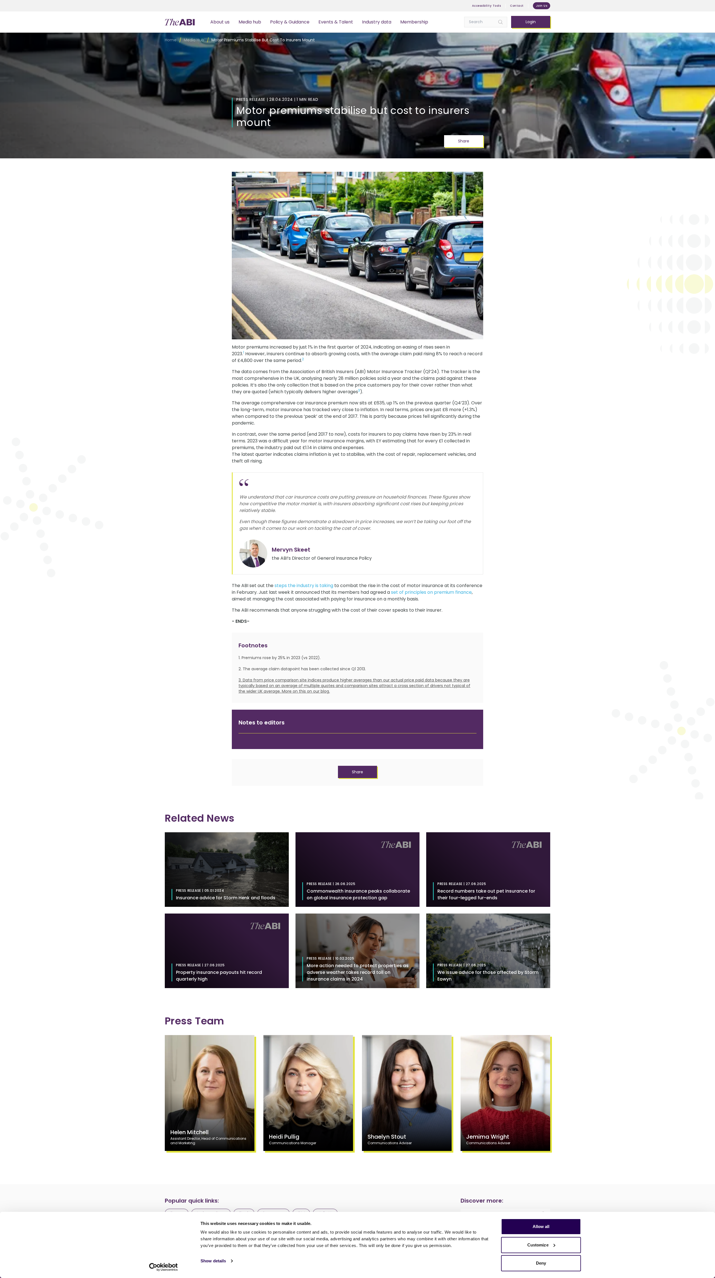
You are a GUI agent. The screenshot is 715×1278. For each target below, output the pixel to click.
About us (220, 22)
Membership (414, 22)
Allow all (541, 1226)
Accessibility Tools (486, 6)
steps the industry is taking (304, 585)
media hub (194, 40)
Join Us (541, 6)
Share (463, 141)
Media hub (250, 22)
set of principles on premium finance (431, 592)
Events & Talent (335, 22)
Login (531, 22)
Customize (538, 1245)
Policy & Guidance (289, 22)
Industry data (376, 22)
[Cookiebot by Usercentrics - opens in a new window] (163, 1267)
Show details (213, 1260)
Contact (517, 6)
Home (171, 40)
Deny (541, 1263)
